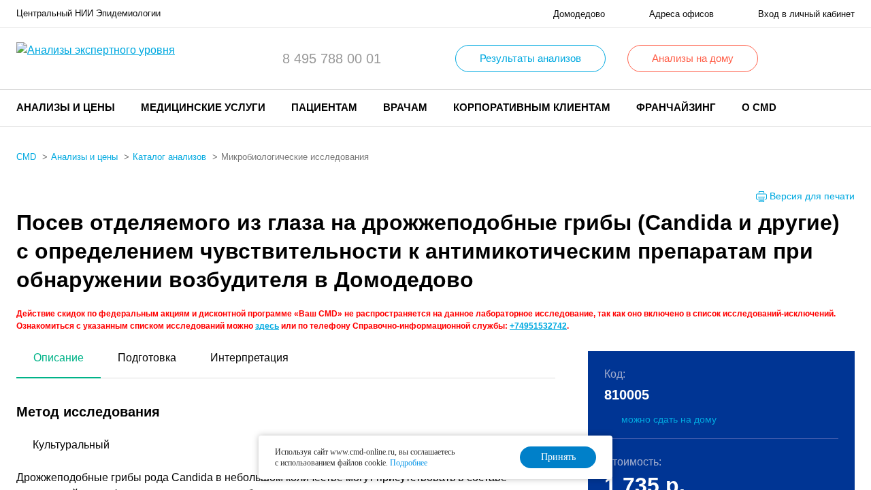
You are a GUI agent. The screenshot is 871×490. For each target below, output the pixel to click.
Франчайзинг (676, 107)
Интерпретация (249, 357)
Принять (558, 457)
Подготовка (147, 357)
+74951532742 (538, 326)
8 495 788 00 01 (331, 58)
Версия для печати (812, 196)
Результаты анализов (530, 58)
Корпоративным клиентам (531, 107)
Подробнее (408, 463)
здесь (267, 326)
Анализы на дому (693, 58)
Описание (58, 357)
